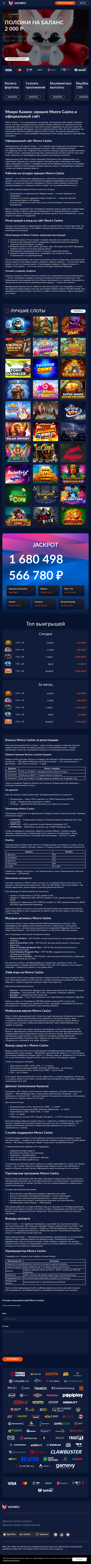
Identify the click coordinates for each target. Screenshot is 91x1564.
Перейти (12, 97)
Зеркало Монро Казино (16, 1521)
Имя (4, 1313)
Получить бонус (17, 59)
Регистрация (65, 3)
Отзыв (5, 1326)
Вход (83, 3)
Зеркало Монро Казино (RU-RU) (21, 1525)
